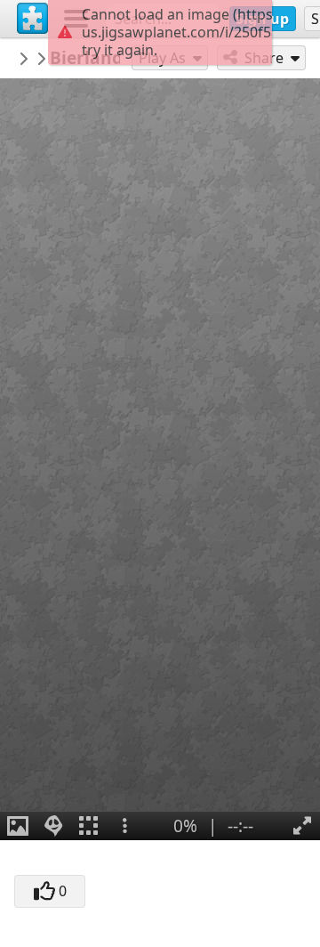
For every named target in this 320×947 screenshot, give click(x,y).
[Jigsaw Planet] (33, 18)
